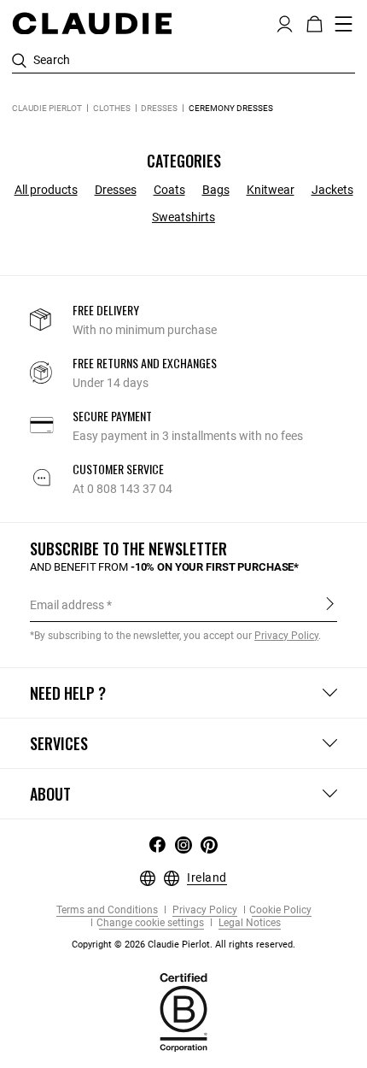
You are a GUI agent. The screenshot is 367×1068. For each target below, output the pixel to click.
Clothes (112, 108)
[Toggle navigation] (344, 24)
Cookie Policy (280, 910)
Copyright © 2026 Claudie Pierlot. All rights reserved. (183, 944)
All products (46, 190)
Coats (169, 190)
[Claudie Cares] (183, 1011)
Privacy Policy (203, 910)
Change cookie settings (150, 923)
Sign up (330, 604)
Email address (67, 605)
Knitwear (270, 190)
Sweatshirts (183, 217)
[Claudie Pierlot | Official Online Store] (92, 23)
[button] (285, 22)
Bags (216, 190)
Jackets (332, 190)
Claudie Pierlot (47, 108)
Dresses (159, 108)
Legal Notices (248, 923)
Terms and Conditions (107, 910)
